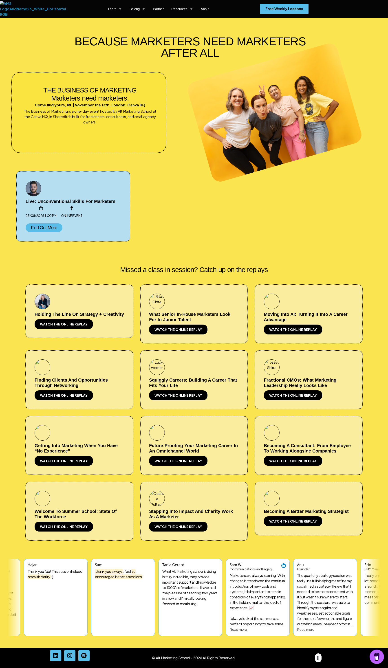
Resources (179, 9)
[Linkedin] (55, 655)
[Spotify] (84, 655)
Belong (135, 9)
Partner (158, 9)
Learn (112, 9)
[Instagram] (69, 655)
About (205, 9)
